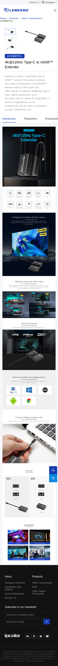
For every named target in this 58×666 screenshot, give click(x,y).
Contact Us (34, 2)
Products (13, 18)
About (8, 576)
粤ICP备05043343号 (36, 661)
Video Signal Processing (38, 592)
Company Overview (15, 582)
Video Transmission (32, 18)
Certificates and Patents (13, 588)
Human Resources (14, 593)
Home (3, 18)
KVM (34, 587)
